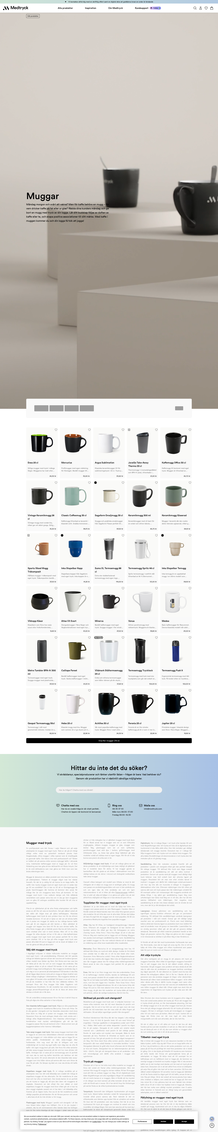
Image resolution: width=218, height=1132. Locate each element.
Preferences (142, 1121)
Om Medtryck (115, 8)
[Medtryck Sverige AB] (15, 8)
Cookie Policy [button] (96, 1122)
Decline (163, 1121)
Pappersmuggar (121, 892)
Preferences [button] (42, 1124)
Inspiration (90, 8)
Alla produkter (65, 8)
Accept (184, 1121)
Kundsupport (141, 8)
